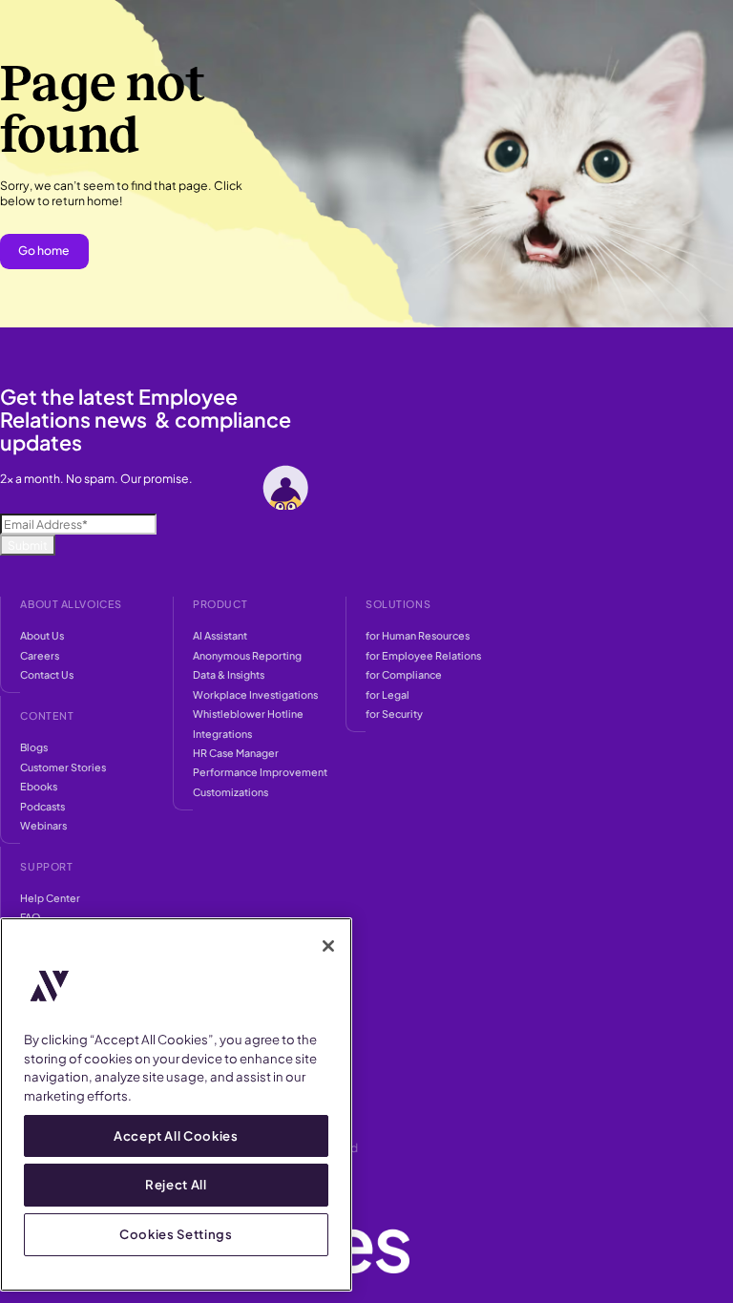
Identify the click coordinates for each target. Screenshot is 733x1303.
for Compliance (404, 674)
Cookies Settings (176, 1234)
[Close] (328, 946)
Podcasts (42, 806)
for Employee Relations (423, 655)
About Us (42, 635)
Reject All (176, 1184)
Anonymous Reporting (247, 655)
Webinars (43, 825)
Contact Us (46, 674)
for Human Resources (418, 635)
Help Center (50, 898)
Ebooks (38, 786)
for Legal (387, 694)
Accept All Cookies (176, 1135)
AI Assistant (220, 635)
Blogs (34, 747)
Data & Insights (228, 674)
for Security (394, 713)
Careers (39, 655)
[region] (176, 1104)
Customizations (230, 792)
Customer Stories (63, 767)
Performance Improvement (260, 772)
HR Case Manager (236, 752)
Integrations (222, 733)
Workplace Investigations (255, 694)
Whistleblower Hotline (248, 713)
